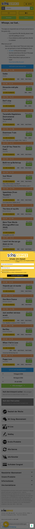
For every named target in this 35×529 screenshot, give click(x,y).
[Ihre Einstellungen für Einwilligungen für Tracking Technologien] (32, 525)
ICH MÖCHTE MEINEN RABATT (17, 275)
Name (2, 266)
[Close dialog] (34, 252)
